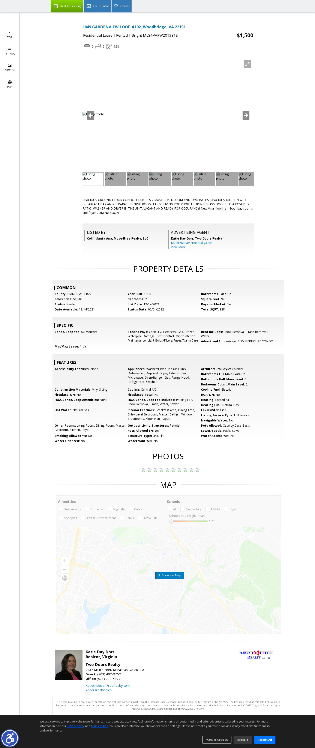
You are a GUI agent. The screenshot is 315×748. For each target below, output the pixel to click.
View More (178, 247)
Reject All (243, 740)
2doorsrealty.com (99, 690)
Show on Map (171, 575)
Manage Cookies (217, 740)
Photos (9, 70)
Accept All (265, 740)
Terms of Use (99, 726)
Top (9, 37)
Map (9, 86)
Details (10, 54)
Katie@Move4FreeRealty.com (191, 243)
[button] (10, 738)
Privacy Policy (75, 726)
